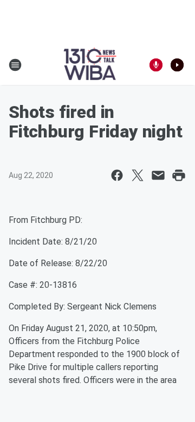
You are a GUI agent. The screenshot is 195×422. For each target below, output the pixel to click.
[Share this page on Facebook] (117, 175)
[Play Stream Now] (177, 64)
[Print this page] (178, 175)
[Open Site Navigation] (15, 64)
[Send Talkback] (156, 64)
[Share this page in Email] (158, 175)
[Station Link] (90, 65)
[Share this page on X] (137, 175)
